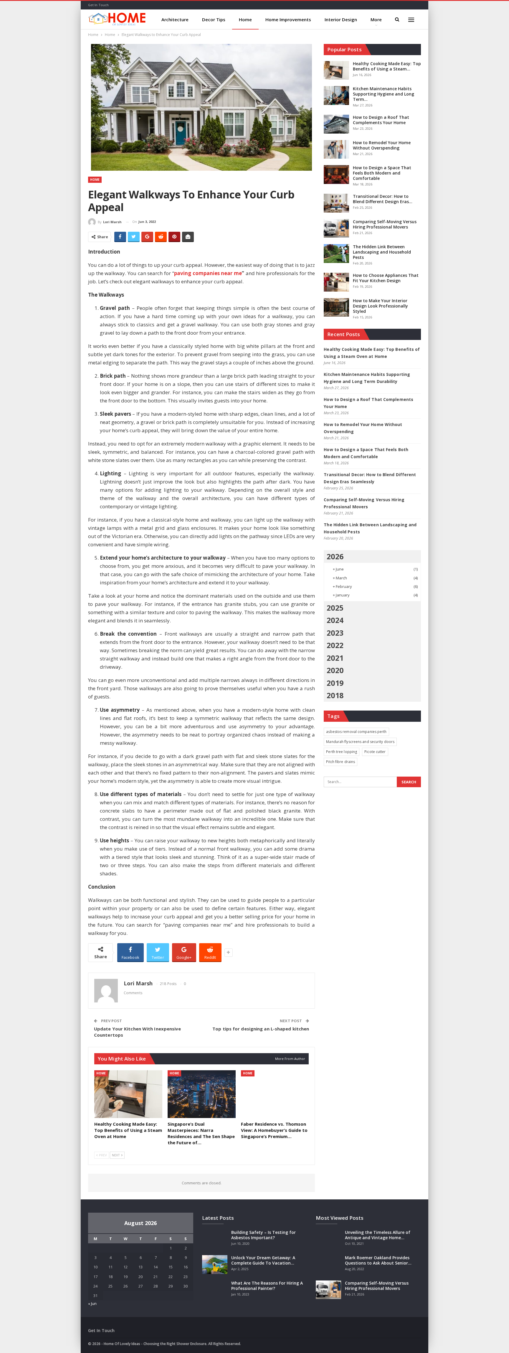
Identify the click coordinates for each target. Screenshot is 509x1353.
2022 (335, 645)
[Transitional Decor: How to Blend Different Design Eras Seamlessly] (336, 203)
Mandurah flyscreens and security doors (360, 741)
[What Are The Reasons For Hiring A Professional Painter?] (214, 1289)
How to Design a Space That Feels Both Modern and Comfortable (382, 173)
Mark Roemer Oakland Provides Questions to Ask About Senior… (378, 1260)
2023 (335, 633)
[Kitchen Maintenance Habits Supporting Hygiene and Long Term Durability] (336, 95)
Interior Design (341, 19)
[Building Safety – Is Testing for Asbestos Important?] (214, 1239)
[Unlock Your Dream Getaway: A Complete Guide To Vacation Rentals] (214, 1264)
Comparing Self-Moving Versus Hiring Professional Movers (385, 224)
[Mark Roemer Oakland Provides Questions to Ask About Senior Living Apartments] (328, 1264)
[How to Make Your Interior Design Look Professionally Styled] (336, 307)
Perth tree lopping (341, 751)
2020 (335, 670)
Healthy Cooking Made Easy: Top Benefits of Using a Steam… (387, 66)
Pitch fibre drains (340, 761)
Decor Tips (213, 19)
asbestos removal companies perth (356, 731)
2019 (335, 683)
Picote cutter (375, 751)
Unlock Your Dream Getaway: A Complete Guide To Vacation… (263, 1260)
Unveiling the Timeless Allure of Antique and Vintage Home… (377, 1234)
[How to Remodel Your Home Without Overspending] (336, 149)
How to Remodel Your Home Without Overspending (382, 145)
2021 (335, 658)
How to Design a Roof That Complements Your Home (381, 119)
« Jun (92, 1303)
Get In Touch (98, 5)
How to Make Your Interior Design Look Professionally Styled (380, 306)
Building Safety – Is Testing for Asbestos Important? (263, 1234)
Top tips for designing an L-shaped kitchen (260, 1029)
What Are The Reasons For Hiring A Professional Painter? (267, 1285)
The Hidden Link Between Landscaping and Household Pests (382, 252)
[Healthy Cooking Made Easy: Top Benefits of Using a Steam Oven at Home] (128, 1094)
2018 (335, 695)
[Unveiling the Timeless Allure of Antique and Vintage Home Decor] (328, 1239)
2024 (335, 620)
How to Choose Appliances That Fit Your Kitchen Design (386, 277)
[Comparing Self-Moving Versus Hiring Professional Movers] (336, 228)
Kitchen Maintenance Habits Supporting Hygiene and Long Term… (383, 94)
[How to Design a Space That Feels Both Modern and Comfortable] (336, 174)
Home (245, 19)
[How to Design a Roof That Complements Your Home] (336, 124)
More (376, 19)
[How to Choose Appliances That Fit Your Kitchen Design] (336, 282)
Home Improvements (288, 19)
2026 (335, 556)
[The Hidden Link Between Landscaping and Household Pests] (336, 253)
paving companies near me (208, 273)
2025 (335, 608)
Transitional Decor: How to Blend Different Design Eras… (382, 198)
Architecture (175, 19)
